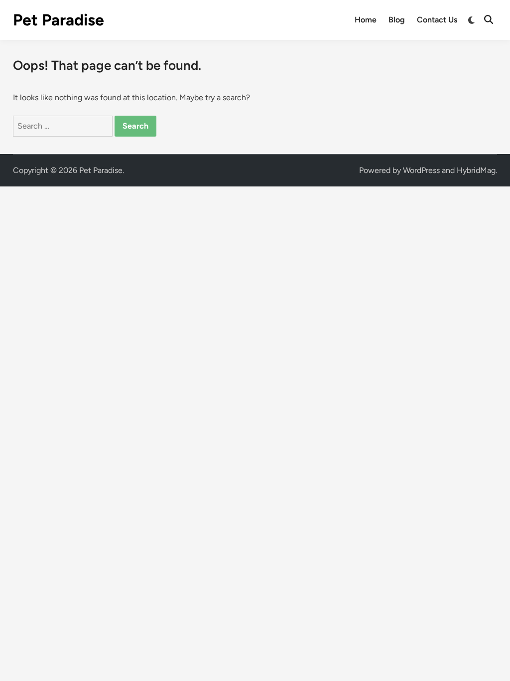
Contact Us (437, 19)
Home (366, 19)
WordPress (421, 170)
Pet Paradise (58, 19)
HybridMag (476, 170)
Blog (396, 19)
